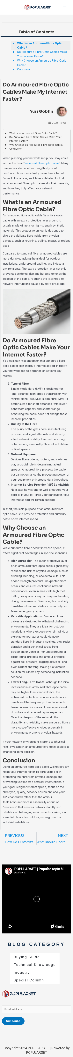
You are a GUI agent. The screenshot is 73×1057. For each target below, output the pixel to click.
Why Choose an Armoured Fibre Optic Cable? (41, 62)
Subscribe (13, 1021)
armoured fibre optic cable (42, 163)
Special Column (29, 980)
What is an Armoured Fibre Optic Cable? (39, 45)
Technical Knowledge (35, 965)
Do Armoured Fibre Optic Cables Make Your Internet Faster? (42, 54)
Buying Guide (27, 957)
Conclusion (24, 69)
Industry (22, 972)
